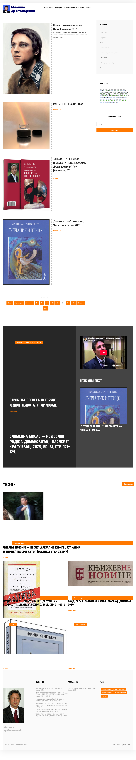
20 (73, 303)
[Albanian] (107, 90)
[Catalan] (101, 92)
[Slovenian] (120, 100)
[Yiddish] (117, 102)
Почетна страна (48, 8)
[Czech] (115, 92)
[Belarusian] (121, 90)
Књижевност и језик (107, 692)
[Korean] (114, 97)
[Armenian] (112, 90)
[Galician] (108, 95)
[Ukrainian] (106, 102)
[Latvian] (117, 97)
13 (36, 303)
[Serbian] (101, 90)
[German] (114, 95)
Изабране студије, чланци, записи (74, 8)
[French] (106, 95)
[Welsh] (114, 102)
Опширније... (57, 110)
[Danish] (118, 92)
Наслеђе (104, 696)
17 (57, 303)
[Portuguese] (109, 100)
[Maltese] (125, 97)
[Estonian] (126, 92)
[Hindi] (125, 95)
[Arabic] (110, 90)
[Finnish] (103, 95)
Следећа (80, 303)
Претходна (19, 303)
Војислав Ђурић (106, 689)
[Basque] (119, 90)
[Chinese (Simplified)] (105, 92)
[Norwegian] (101, 100)
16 (52, 303)
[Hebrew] (122, 95)
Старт (9, 303)
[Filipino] (101, 95)
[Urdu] (109, 102)
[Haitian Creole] (119, 95)
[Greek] (117, 95)
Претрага (114, 130)
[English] (123, 92)
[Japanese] (111, 97)
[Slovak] (117, 100)
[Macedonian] (122, 97)
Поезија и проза (128, 484)
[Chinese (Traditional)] (111, 92)
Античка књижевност (119, 689)
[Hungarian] (127, 95)
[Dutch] (121, 92)
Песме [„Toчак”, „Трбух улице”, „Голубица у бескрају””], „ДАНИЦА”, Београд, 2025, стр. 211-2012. (34, 603)
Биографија (58, 8)
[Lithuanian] (119, 97)
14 (41, 303)
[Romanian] (112, 100)
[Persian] (104, 100)
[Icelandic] (101, 97)
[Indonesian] (104, 97)
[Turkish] (104, 102)
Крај (45, 308)
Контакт (88, 8)
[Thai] (101, 102)
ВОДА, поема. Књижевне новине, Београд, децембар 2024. (99, 603)
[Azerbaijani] (116, 90)
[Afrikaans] (104, 90)
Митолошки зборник (120, 692)
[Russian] (115, 100)
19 (68, 303)
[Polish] (107, 100)
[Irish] (106, 97)
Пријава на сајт (126, 745)
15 (47, 303)
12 (31, 303)
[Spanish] (123, 100)
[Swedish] (126, 100)
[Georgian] (111, 95)
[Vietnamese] (112, 102)
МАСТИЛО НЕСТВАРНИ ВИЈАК (68, 104)
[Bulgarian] (124, 90)
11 (26, 303)
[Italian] (109, 97)
